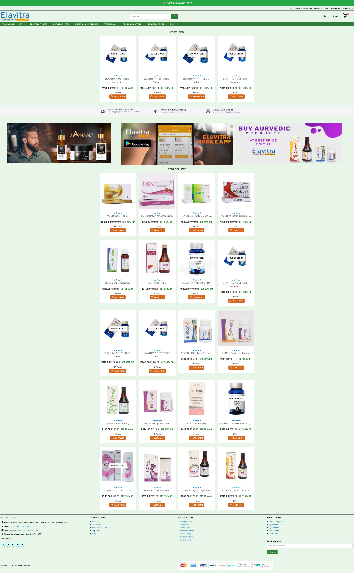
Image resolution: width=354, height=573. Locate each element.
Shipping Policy (186, 537)
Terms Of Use (185, 528)
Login (323, 16)
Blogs (94, 534)
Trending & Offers (132, 24)
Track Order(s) (347, 8)
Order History (274, 531)
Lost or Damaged (187, 531)
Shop (172, 24)
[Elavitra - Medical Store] (15, 16)
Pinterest (13, 544)
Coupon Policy (186, 540)
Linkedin (22, 544)
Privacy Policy (186, 522)
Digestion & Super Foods (86, 24)
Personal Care (111, 24)
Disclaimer (184, 525)
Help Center (96, 531)
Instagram (18, 544)
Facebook (4, 544)
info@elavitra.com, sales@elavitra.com (23, 530)
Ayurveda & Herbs (61, 24)
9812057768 (14, 526)
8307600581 (25, 526)
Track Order (273, 534)
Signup (335, 16)
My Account (273, 525)
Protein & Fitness (38, 24)
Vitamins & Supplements (13, 24)
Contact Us (335, 8)
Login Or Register (276, 522)
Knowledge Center (155, 24)
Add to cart (119, 230)
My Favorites (274, 528)
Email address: (274, 541)
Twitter (8, 544)
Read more (119, 97)
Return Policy (185, 534)
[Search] (174, 16)
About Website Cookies (101, 528)
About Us (95, 522)
